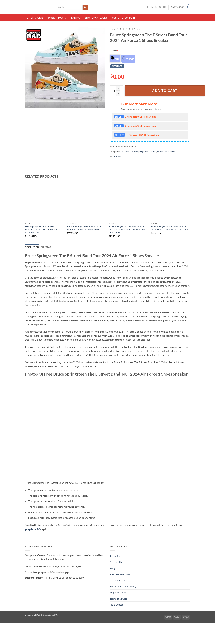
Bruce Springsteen (140, 151)
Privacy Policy (117, 580)
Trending (74, 17)
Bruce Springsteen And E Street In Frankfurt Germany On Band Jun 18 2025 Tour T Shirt (42, 229)
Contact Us (116, 562)
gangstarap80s (33, 529)
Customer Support (123, 17)
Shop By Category (96, 17)
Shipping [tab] (46, 247)
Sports (39, 17)
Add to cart (165, 90)
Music (51, 17)
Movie (62, 17)
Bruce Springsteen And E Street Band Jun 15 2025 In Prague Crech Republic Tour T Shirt (127, 229)
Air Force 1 (126, 151)
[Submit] (85, 7)
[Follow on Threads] (156, 7)
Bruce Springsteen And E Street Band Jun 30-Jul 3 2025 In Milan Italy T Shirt (169, 228)
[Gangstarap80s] (38, 7)
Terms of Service (118, 598)
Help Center (116, 604)
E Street (152, 151)
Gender (114, 50)
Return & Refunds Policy (123, 586)
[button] (180, 7)
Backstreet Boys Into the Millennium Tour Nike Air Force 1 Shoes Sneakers (85, 228)
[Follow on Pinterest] (160, 7)
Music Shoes (134, 29)
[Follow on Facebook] (147, 7)
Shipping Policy (118, 592)
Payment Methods (120, 574)
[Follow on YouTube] (164, 7)
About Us (115, 556)
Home (28, 17)
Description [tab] (32, 247)
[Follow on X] (151, 7)
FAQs (113, 568)
